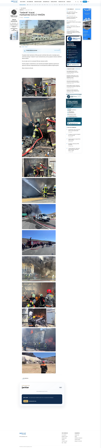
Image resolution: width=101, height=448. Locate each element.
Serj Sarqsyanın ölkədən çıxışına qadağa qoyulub (74, 22)
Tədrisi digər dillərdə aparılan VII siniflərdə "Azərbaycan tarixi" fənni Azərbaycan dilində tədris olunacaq (42, 427)
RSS (62, 442)
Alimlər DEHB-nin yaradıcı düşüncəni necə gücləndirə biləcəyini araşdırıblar (73, 86)
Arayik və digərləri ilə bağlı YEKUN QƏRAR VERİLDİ (74, 140)
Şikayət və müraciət (78, 441)
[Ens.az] (14, 2)
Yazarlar (69, 1)
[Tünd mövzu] (78, 2)
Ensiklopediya (54, 1)
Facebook (23, 46)
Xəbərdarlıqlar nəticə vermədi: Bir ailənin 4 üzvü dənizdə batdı (74, 130)
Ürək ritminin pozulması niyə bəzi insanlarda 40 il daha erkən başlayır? (73, 82)
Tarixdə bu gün (61, 1)
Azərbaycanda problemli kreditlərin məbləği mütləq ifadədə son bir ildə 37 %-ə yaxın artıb (73, 32)
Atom (65, 442)
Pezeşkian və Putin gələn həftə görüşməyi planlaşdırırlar (72, 18)
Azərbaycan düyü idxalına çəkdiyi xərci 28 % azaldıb (73, 27)
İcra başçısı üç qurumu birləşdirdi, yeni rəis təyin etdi (74, 135)
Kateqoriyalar (46, 1)
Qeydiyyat (85, 1)
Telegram (26, 46)
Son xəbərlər (30, 1)
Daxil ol (25, 401)
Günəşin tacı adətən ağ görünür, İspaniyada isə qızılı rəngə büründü (73, 90)
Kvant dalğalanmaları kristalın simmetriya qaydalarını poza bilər (72, 72)
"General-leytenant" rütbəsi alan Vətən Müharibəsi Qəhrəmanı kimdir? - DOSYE (74, 149)
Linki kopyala (26, 17)
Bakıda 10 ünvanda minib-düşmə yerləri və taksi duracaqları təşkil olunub (26, 427)
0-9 (27, 4)
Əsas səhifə (22, 1)
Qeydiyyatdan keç (32, 401)
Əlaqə (76, 436)
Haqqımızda (77, 434)
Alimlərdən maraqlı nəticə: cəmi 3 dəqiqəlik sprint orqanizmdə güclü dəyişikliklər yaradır (73, 76)
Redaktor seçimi (37, 1)
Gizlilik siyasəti (77, 439)
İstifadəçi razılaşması (78, 437)
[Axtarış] (76, 2)
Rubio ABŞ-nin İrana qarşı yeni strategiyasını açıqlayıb (72, 13)
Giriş (81, 1)
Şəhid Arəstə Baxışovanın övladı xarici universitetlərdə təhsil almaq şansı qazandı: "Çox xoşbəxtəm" (74, 427)
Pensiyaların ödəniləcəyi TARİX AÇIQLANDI (73, 144)
